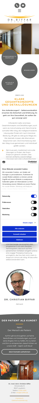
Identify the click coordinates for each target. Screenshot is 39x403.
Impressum (20, 398)
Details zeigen (28, 222)
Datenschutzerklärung (19, 400)
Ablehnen (19, 240)
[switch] (34, 202)
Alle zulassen (19, 228)
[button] (20, 11)
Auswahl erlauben (19, 234)
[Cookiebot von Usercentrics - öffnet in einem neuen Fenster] (28, 162)
